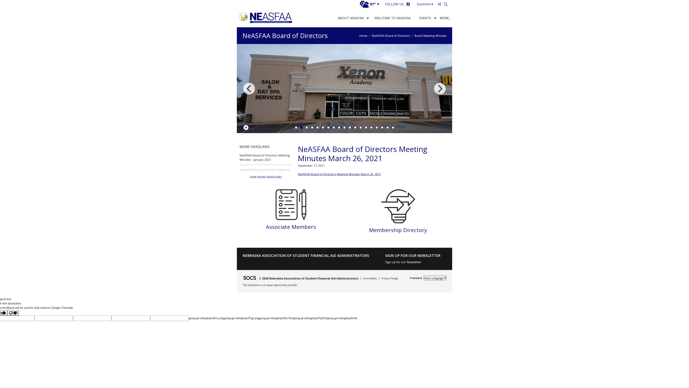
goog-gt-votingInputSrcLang (206, 318)
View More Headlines (266, 177)
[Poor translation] (13, 313)
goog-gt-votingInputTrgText (310, 318)
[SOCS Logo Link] (250, 278)
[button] (367, 18)
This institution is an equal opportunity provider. (270, 285)
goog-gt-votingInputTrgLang (241, 318)
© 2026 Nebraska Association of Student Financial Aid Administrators (308, 278)
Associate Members (291, 226)
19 (393, 127)
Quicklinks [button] (424, 4)
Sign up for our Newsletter (403, 262)
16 (377, 127)
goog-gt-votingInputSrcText (276, 318)
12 (355, 127)
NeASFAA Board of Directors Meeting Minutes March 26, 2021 (339, 174)
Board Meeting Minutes (430, 36)
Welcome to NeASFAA (392, 18)
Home (363, 36)
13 (360, 127)
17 (382, 127)
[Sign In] (439, 4)
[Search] (445, 4)
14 (366, 127)
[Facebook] (408, 4)
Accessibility (370, 278)
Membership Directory (398, 230)
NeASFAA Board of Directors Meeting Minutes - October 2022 (265, 172)
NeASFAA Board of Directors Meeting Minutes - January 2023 (265, 157)
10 (344, 127)
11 (350, 127)
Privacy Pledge (389, 278)
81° (373, 4)
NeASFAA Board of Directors (391, 36)
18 (387, 127)
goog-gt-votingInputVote (342, 318)
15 (371, 127)
